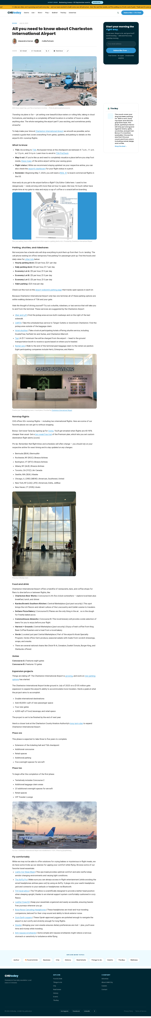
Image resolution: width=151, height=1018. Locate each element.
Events (26, 13)
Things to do (96, 960)
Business (46, 960)
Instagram (64, 1011)
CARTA (18, 323)
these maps (26, 161)
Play (47, 13)
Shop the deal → (121, 146)
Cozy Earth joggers (23, 917)
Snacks (18, 925)
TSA (34, 150)
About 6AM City (107, 982)
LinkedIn (87, 1011)
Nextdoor (59, 51)
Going (51, 431)
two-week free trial (43, 434)
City (57, 960)
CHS (14, 13)
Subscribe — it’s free (132, 13)
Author (16, 960)
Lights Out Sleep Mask (25, 872)
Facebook (37, 51)
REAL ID (63, 173)
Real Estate (81, 960)
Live (33, 13)
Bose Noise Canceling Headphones (30, 910)
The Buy (63, 13)
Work (40, 13)
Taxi (17, 338)
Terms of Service (140, 1011)
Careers (104, 986)
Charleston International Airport (49, 131)
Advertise (72, 13)
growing (69, 676)
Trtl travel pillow (22, 891)
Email (25, 51)
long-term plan (76, 723)
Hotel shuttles (21, 330)
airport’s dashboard (37, 168)
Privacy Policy (128, 1011)
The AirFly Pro (21, 879)
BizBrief (55, 13)
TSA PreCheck (62, 153)
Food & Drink (57, 979)
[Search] (118, 13)
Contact (104, 989)
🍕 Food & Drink (31, 960)
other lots (29, 259)
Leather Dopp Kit (22, 902)
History (68, 960)
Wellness (134, 960)
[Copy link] (68, 51)
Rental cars (20, 346)
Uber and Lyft (21, 315)
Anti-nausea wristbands (25, 933)
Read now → (97, 2)
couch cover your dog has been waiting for (124, 116)
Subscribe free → (121, 50)
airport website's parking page (48, 290)
